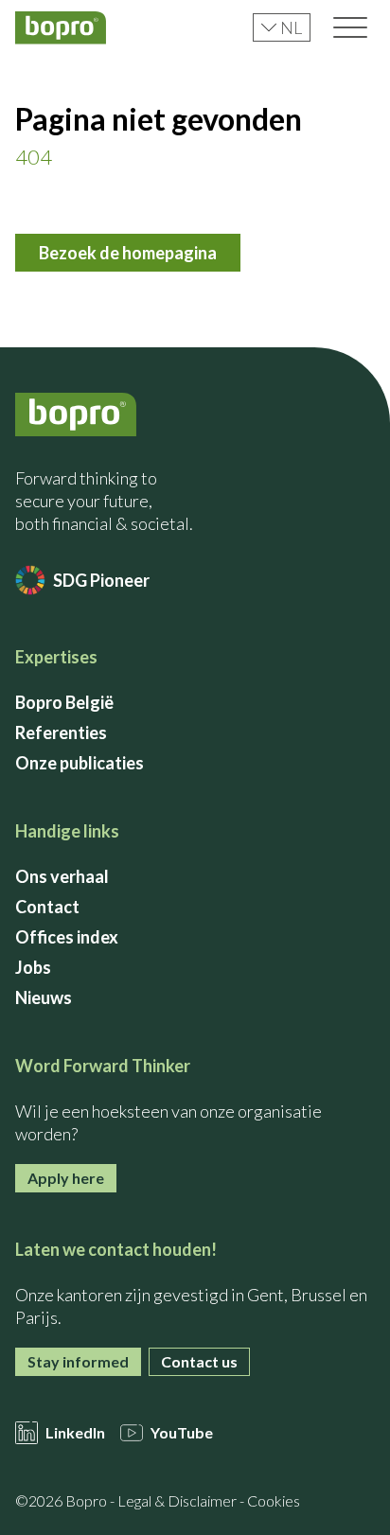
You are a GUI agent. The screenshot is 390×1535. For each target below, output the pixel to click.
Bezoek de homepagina (128, 252)
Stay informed (78, 1361)
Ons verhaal (62, 876)
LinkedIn (75, 1432)
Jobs (33, 967)
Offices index (66, 936)
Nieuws (43, 997)
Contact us (199, 1361)
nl (291, 27)
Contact (47, 906)
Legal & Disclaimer (177, 1500)
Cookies (273, 1500)
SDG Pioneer (101, 580)
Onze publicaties (79, 762)
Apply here (65, 1178)
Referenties (61, 732)
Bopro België (64, 702)
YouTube (182, 1432)
